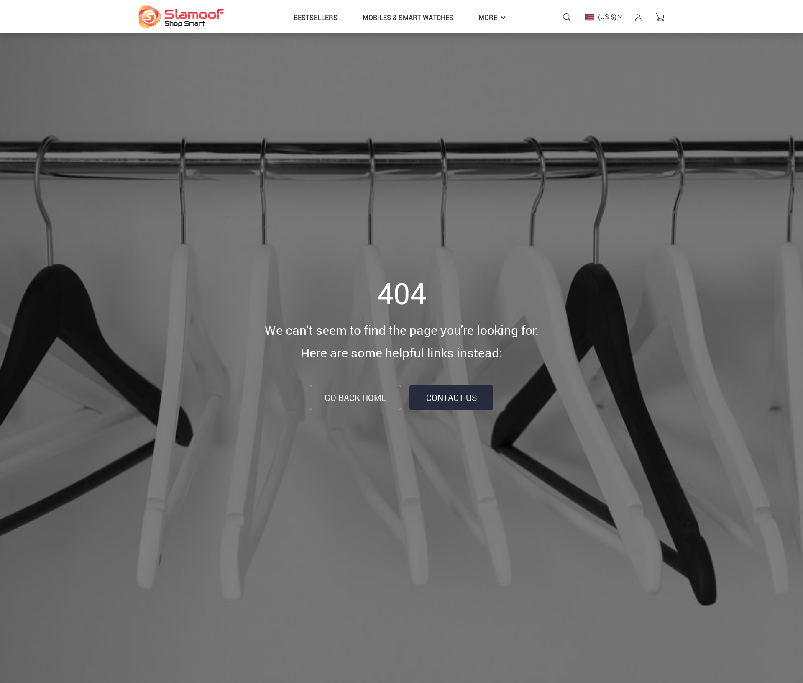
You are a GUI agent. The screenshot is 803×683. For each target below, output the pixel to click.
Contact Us (451, 397)
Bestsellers (316, 17)
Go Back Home (355, 397)
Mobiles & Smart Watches (408, 17)
